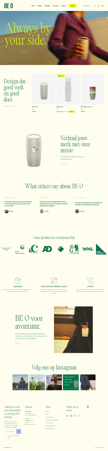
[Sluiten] (82, 208)
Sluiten (75, 238)
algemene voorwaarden (74, 233)
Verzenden (60, 238)
